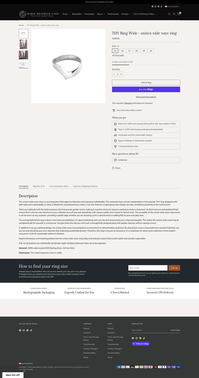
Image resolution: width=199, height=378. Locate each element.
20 (151, 51)
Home (21, 25)
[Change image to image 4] (23, 65)
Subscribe (175, 330)
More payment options (146, 97)
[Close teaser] (24, 371)
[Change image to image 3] (23, 54)
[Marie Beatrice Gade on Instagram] (155, 6)
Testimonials (89, 344)
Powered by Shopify (26, 369)
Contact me (122, 160)
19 (144, 51)
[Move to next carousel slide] (178, 308)
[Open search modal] (169, 14)
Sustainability (89, 353)
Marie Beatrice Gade (39, 367)
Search (86, 328)
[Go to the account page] (174, 14)
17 (129, 51)
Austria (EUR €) (173, 6)
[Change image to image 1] (23, 33)
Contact (86, 332)
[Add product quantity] (121, 74)
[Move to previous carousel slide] (173, 309)
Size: (115, 46)
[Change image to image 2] (23, 44)
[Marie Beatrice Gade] (39, 14)
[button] (12, 375)
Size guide (119, 55)
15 (115, 51)
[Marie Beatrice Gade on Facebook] (152, 6)
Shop (85, 357)
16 (122, 51)
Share (117, 168)
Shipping (128, 103)
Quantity (116, 69)
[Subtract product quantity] (114, 74)
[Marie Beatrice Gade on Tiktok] (161, 6)
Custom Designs (90, 348)
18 (136, 51)
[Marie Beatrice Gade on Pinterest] (158, 6)
